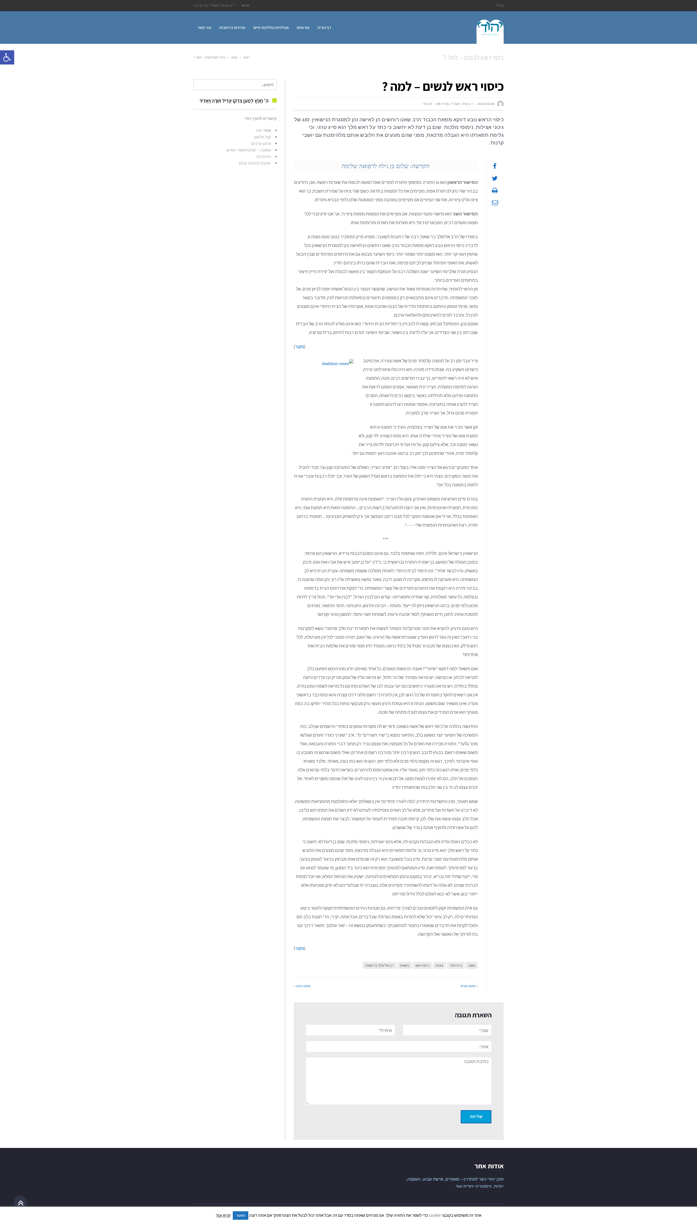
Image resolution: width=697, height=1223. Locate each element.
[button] (7, 57)
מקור (299, 346)
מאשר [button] (240, 1215)
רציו (259, 130)
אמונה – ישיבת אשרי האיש (249, 149)
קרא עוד (223, 1215)
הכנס (246, 5)
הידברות (263, 156)
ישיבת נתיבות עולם (255, 162)
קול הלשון (262, 136)
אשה (471, 965)
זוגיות (439, 965)
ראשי (246, 57)
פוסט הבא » (302, 986)
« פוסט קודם (469, 986)
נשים (234, 57)
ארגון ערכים (261, 143)
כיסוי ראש (422, 965)
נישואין (404, 965)
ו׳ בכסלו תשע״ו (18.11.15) (455, 104)
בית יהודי (456, 965)
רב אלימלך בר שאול (379, 965)
